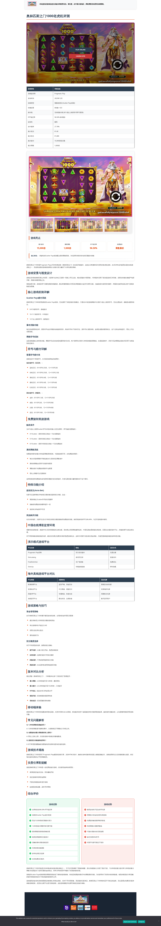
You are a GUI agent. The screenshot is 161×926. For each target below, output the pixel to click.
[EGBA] (94, 908)
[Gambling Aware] (73, 908)
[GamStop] (80, 908)
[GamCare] (66, 908)
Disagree (141, 921)
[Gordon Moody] (87, 908)
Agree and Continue (130, 921)
